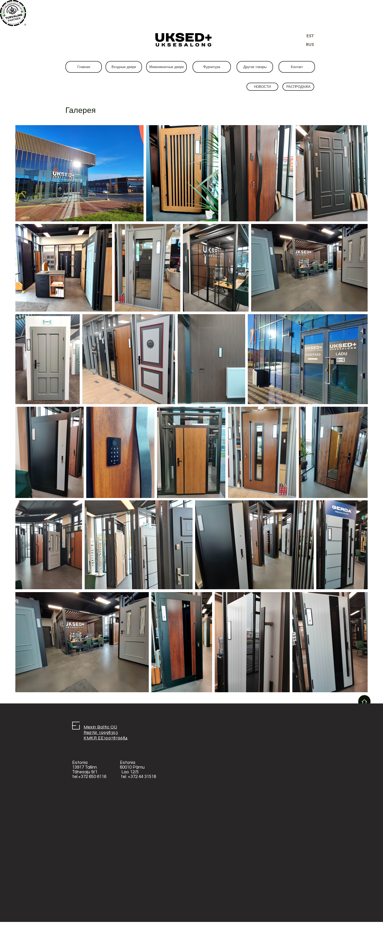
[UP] (364, 701)
